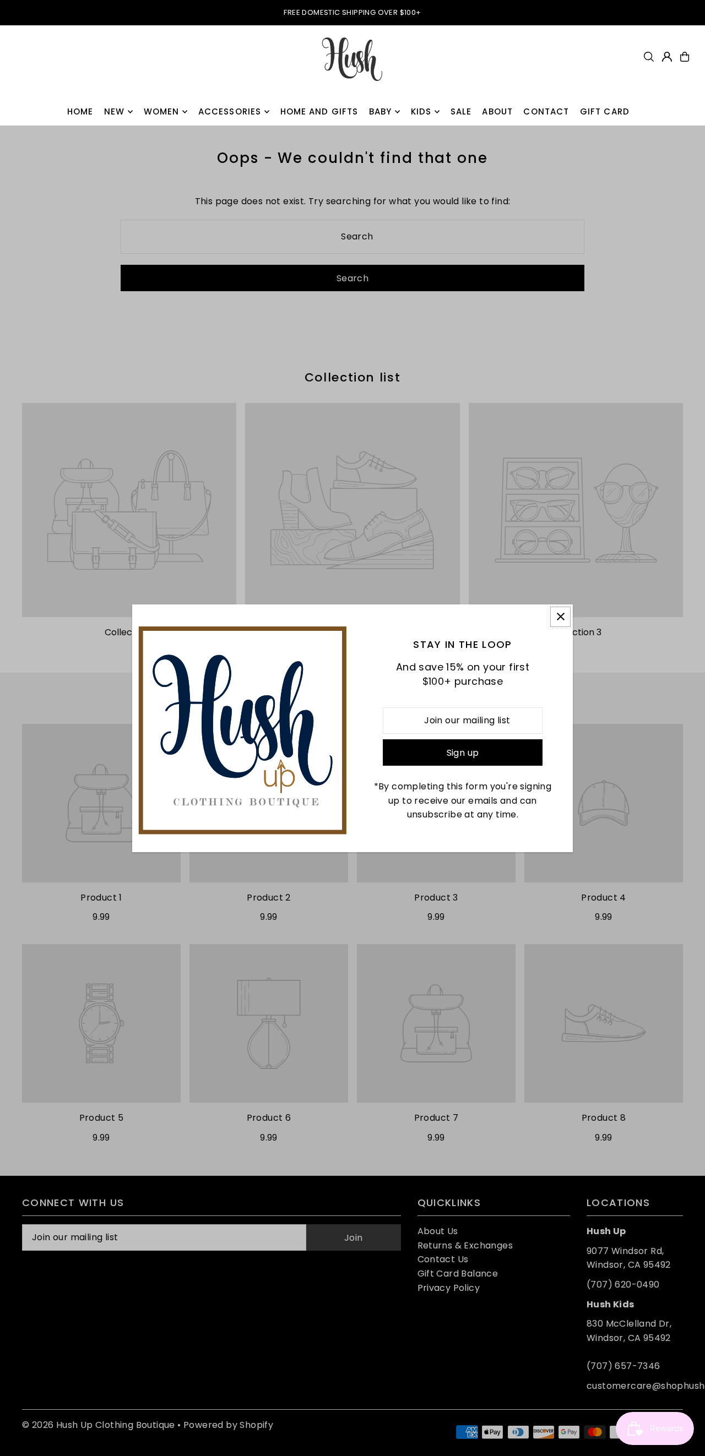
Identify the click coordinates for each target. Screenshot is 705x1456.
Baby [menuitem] (380, 111)
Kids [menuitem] (421, 111)
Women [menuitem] (162, 111)
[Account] (667, 57)
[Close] (560, 616)
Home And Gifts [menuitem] (319, 111)
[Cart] (684, 57)
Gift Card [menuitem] (605, 111)
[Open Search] (649, 57)
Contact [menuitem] (546, 111)
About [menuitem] (497, 111)
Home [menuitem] (80, 111)
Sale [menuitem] (461, 111)
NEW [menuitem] (114, 111)
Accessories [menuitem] (229, 111)
